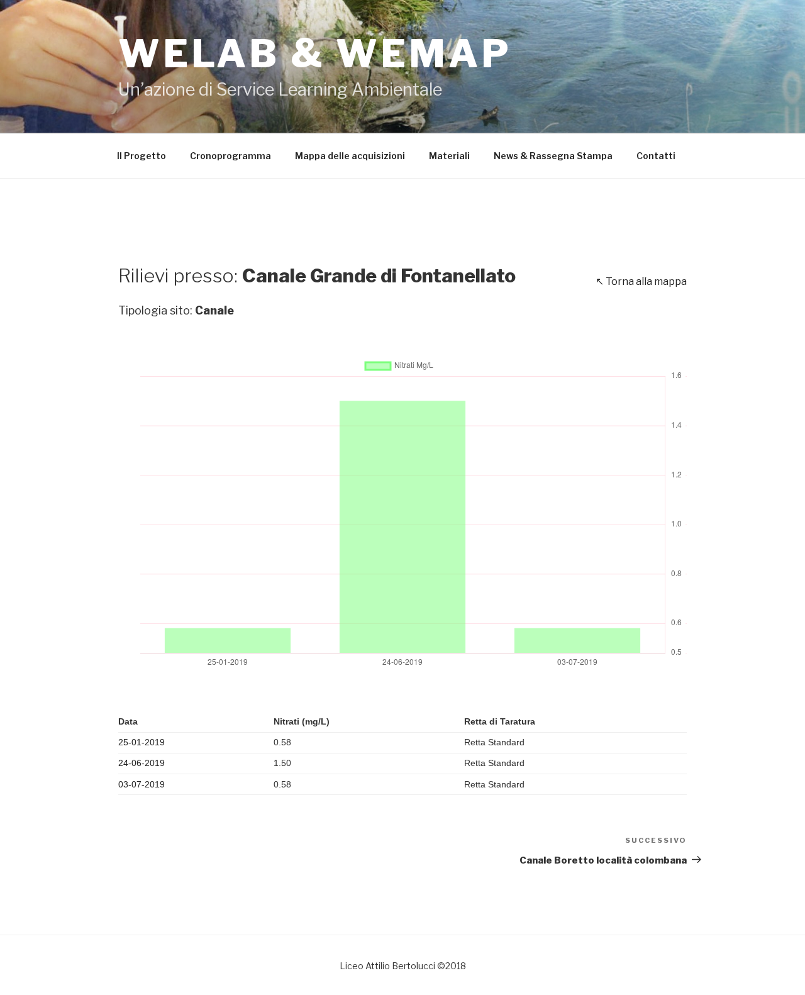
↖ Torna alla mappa (641, 281)
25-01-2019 (141, 742)
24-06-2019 (141, 763)
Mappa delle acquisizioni (350, 155)
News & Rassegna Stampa (553, 155)
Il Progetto (141, 155)
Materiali (449, 155)
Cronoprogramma (230, 155)
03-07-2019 (141, 784)
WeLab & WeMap (314, 54)
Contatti (655, 155)
